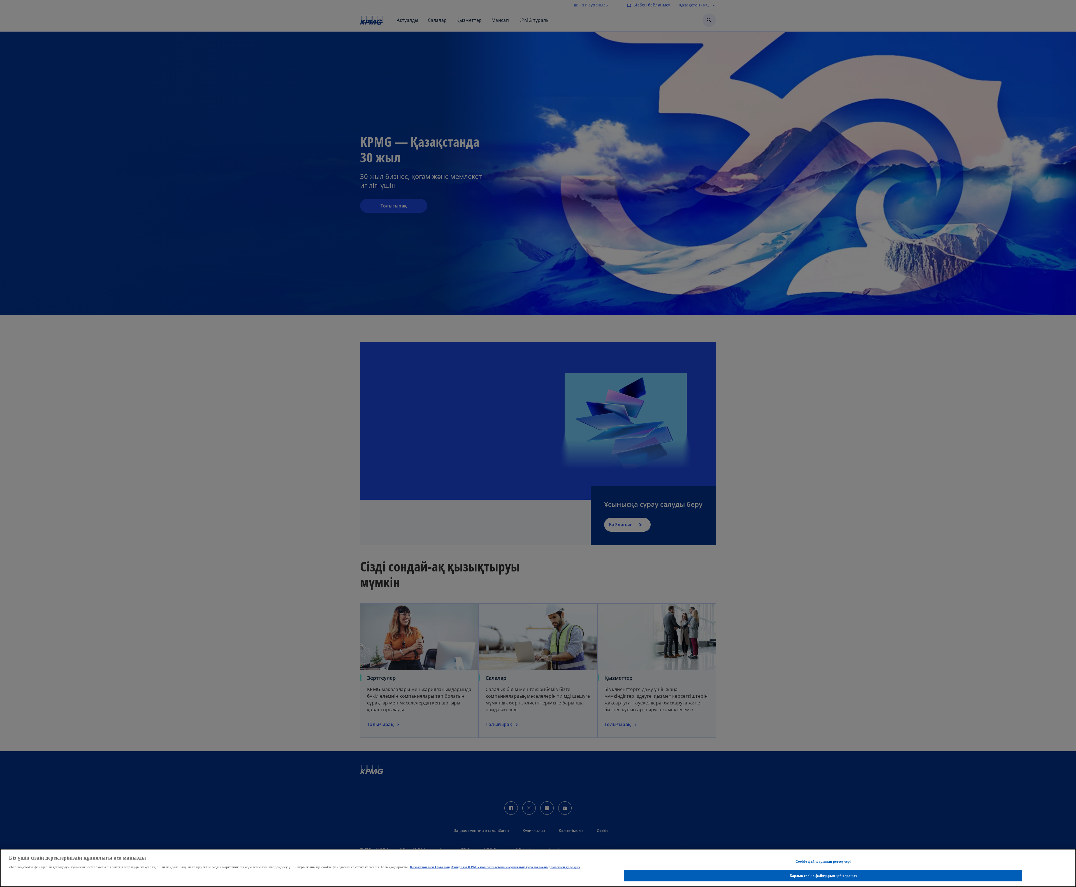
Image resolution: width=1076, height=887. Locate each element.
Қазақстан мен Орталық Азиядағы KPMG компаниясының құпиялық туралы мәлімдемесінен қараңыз (495, 867)
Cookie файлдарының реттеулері (823, 861)
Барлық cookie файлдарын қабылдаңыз (823, 875)
